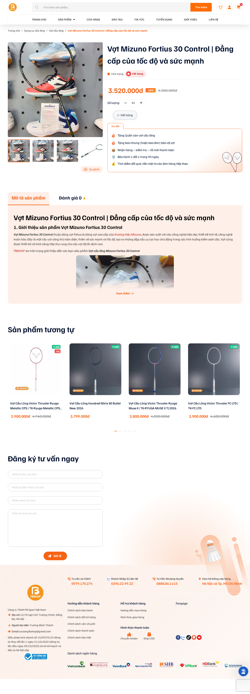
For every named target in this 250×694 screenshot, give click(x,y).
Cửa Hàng (93, 19)
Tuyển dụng (164, 19)
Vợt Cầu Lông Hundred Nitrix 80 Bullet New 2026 (35, 405)
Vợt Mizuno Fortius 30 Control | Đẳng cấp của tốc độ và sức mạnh (107, 30)
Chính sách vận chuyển (81, 623)
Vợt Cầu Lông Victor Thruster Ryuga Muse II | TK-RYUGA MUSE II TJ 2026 (94, 405)
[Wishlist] (220, 7)
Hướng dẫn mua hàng (133, 610)
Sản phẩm (64, 19)
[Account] (229, 7)
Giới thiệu (190, 19)
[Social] (178, 639)
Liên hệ (213, 19)
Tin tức (139, 19)
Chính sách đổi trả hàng (82, 617)
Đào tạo (117, 19)
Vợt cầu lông (56, 30)
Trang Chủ (39, 19)
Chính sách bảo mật (79, 637)
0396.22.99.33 (122, 583)
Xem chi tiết (36, 400)
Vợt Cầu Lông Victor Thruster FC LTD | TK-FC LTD (154, 405)
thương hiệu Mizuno (127, 234)
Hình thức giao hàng (132, 617)
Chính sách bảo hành (80, 610)
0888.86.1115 (167, 583)
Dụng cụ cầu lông (34, 30)
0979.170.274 (82, 583)
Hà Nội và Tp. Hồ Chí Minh (222, 583)
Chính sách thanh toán (81, 630)
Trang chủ (14, 30)
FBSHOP (19, 251)
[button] (243, 671)
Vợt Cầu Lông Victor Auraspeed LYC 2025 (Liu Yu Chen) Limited (212, 405)
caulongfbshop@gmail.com (31, 631)
